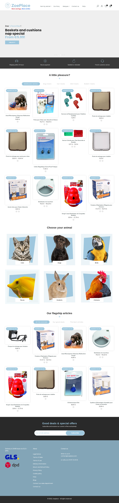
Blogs (34, 480)
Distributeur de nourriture (45, 201)
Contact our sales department (43, 483)
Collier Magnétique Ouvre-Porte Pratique (45, 166)
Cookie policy (37, 474)
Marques (65, 6)
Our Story (56, 6)
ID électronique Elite (73, 402)
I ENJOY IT (12, 42)
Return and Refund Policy (41, 467)
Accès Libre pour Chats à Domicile (18, 207)
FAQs (84, 6)
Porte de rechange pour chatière (101, 116)
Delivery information (39, 464)
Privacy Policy (37, 470)
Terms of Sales (38, 457)
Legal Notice (37, 454)
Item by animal (45, 6)
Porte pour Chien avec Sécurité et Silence (46, 120)
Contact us (75, 6)
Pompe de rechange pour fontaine (18, 346)
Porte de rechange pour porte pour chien (17, 156)
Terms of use (37, 460)
